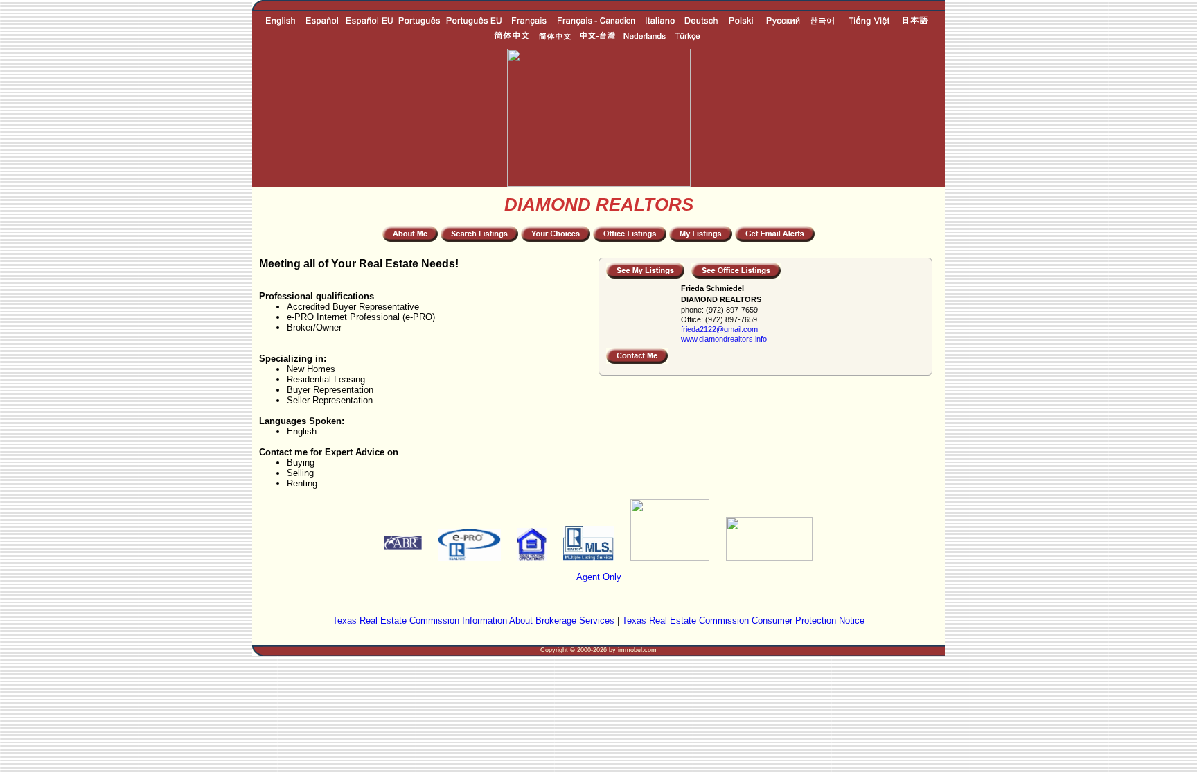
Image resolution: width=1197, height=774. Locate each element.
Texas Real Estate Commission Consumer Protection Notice (743, 620)
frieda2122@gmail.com (719, 329)
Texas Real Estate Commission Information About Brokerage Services (473, 620)
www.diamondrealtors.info (724, 339)
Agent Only (598, 577)
